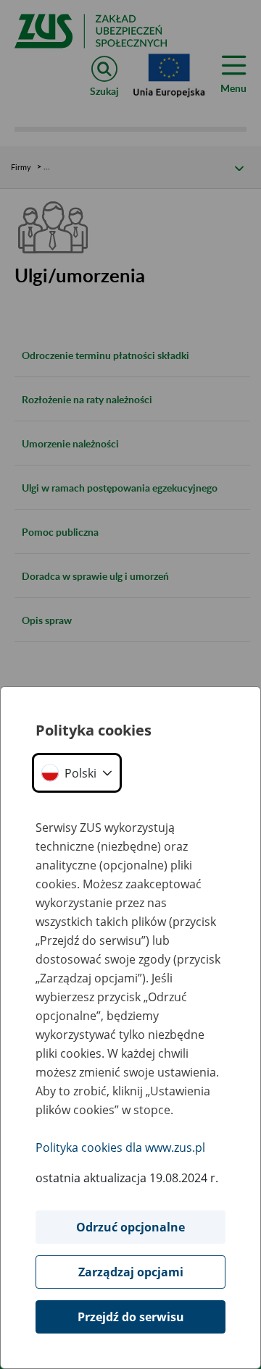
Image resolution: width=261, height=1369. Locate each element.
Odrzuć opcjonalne (130, 1227)
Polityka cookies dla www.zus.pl (120, 1147)
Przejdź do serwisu (131, 1317)
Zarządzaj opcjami (130, 1272)
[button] (77, 773)
